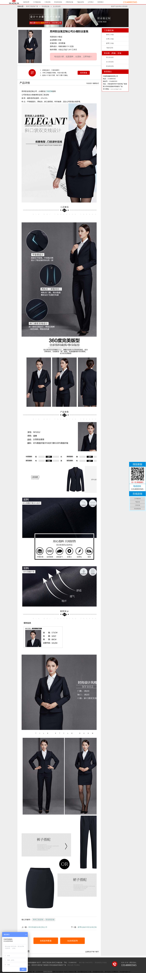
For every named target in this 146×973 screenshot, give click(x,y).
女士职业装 (57, 6)
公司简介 (91, 2)
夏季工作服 (110, 43)
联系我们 (101, 2)
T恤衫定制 (80, 2)
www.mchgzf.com (116, 89)
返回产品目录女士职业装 (119, 6)
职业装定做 (58, 2)
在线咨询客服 (46, 941)
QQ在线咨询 (72, 941)
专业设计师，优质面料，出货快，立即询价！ (73, 57)
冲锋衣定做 (69, 2)
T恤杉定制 (109, 48)
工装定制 (47, 2)
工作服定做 (37, 2)
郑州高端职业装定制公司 (37, 927)
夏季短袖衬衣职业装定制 (87, 927)
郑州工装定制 (38, 919)
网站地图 (70, 965)
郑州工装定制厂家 (32, 6)
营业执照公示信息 (101, 962)
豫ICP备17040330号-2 (86, 962)
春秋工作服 (110, 34)
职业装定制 (110, 66)
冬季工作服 (110, 39)
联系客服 (83, 73)
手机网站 (77, 965)
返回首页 (26, 2)
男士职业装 (110, 57)
